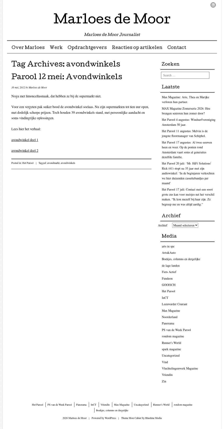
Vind (165, 362)
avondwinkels (68, 163)
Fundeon (167, 278)
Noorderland (169, 317)
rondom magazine (173, 336)
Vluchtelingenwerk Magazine (180, 368)
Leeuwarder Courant (174, 304)
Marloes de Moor (112, 20)
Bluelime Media (153, 418)
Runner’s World (161, 404)
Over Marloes (28, 48)
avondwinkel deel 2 (24, 150)
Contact (176, 48)
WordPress (110, 418)
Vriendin (167, 375)
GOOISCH (168, 285)
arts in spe (168, 246)
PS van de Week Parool (176, 330)
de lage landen (171, 265)
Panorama (168, 323)
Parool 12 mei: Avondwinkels (66, 77)
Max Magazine (171, 310)
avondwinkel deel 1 (24, 139)
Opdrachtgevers (87, 48)
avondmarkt (53, 163)
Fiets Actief (169, 272)
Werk (56, 48)
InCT (165, 298)
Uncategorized (171, 355)
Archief (162, 225)
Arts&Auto (169, 252)
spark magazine (171, 349)
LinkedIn (213, 5)
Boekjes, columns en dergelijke (181, 259)
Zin (164, 381)
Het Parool (27, 163)
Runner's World (171, 343)
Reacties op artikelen (137, 48)
